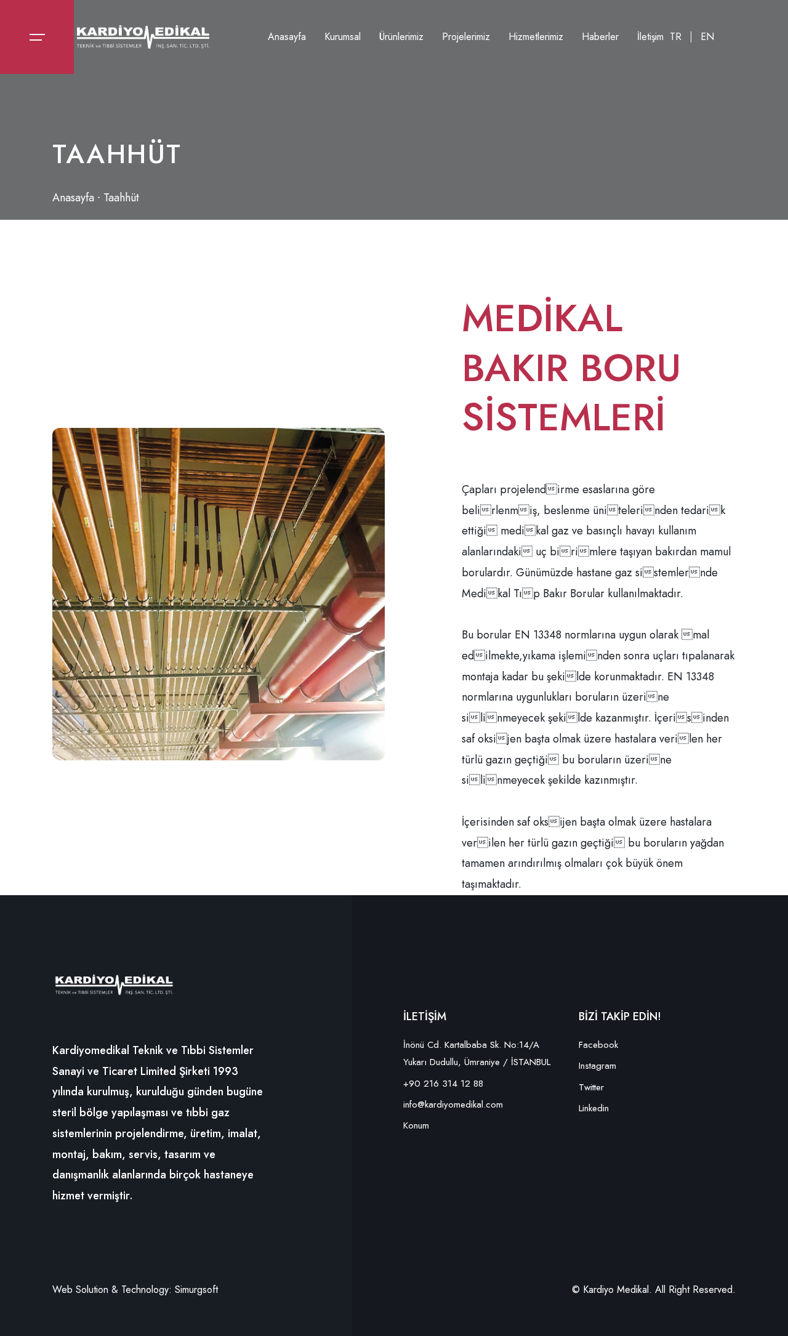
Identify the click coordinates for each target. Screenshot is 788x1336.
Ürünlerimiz (401, 37)
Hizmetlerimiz (536, 37)
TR (675, 37)
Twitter (591, 1087)
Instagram (597, 1065)
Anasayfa (287, 37)
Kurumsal (342, 37)
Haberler (600, 37)
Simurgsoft (196, 1289)
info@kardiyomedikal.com (453, 1104)
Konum (416, 1125)
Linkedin (594, 1108)
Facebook (598, 1045)
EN (707, 37)
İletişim (650, 37)
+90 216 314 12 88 (443, 1083)
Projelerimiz (466, 37)
